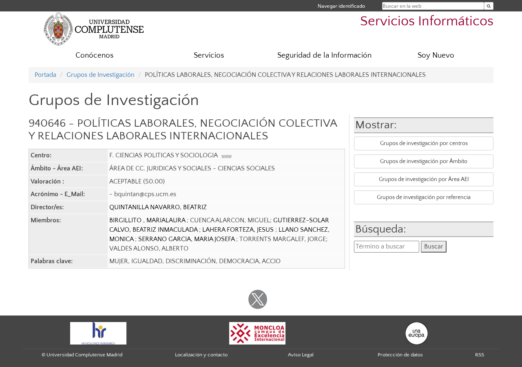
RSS (479, 355)
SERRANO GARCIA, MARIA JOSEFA (187, 239)
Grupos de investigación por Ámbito (423, 161)
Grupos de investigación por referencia (424, 197)
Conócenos (94, 55)
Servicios (209, 55)
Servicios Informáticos (426, 21)
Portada (45, 74)
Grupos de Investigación (100, 74)
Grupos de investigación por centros (424, 143)
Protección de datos (400, 355)
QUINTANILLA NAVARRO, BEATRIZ (158, 207)
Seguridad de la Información (324, 55)
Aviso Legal (301, 355)
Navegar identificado (341, 5)
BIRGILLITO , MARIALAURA (148, 220)
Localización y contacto (201, 355)
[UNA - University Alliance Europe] (416, 332)
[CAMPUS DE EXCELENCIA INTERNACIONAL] (257, 332)
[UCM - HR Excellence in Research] (98, 332)
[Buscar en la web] (488, 6)
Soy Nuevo (436, 55)
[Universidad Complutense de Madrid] (94, 28)
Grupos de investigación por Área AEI (424, 179)
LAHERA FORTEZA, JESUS (238, 229)
